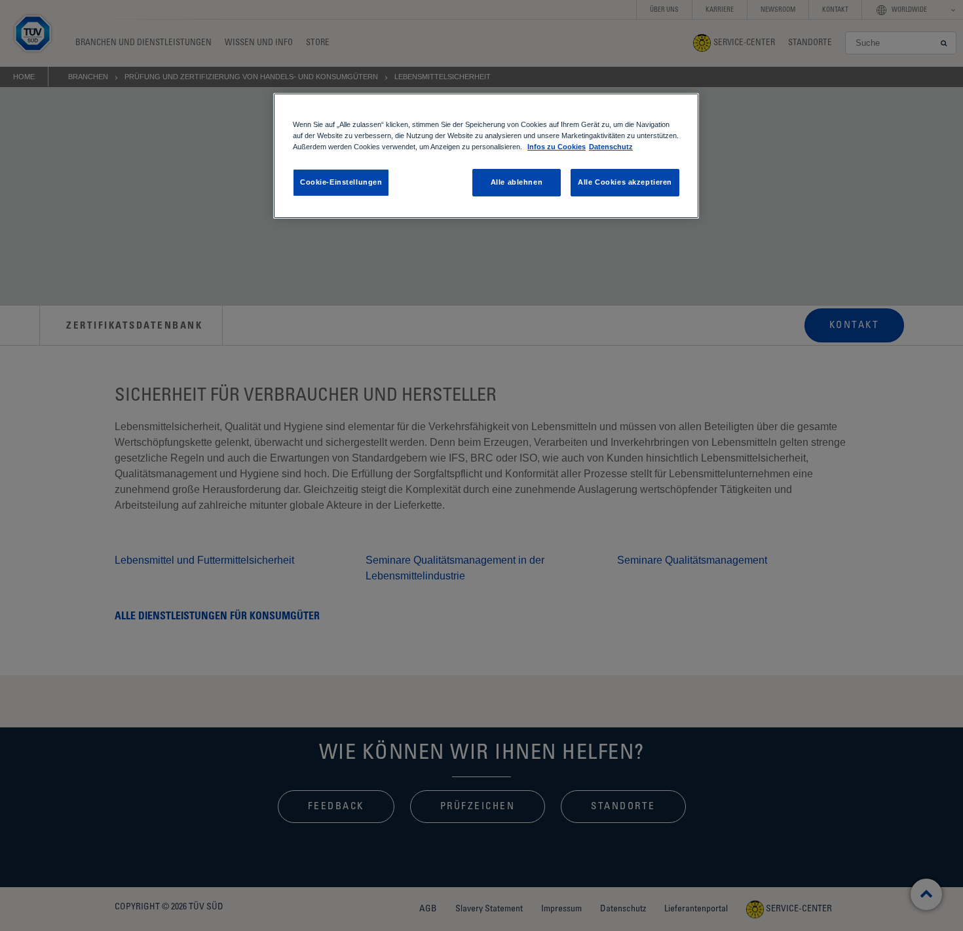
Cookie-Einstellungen (341, 182)
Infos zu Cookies (556, 147)
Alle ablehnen (516, 182)
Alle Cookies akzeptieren (625, 182)
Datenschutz (611, 147)
